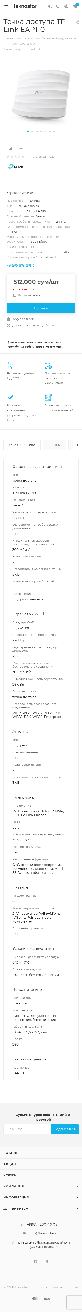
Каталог (11, 1153)
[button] (28, 131)
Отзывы (54, 445)
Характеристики (22, 445)
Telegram (46, 1261)
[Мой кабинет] (66, 7)
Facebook (35, 1261)
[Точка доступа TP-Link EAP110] (41, 95)
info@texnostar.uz (44, 1233)
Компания (13, 1186)
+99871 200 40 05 (42, 1224)
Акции (9, 1164)
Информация (16, 1197)
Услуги (10, 1175)
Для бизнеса (15, 1208)
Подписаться (65, 1129)
